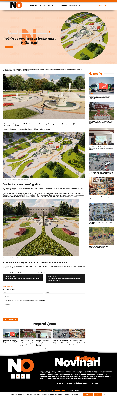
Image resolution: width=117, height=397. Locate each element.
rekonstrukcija (41, 273)
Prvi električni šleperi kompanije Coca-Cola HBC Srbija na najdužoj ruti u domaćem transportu (10, 342)
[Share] (23, 376)
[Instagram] (18, 376)
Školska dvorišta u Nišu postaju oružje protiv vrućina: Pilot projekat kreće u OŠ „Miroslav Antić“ (26, 343)
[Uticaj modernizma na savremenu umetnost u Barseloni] (101, 212)
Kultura (90, 219)
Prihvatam (88, 394)
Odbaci (98, 394)
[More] (49, 32)
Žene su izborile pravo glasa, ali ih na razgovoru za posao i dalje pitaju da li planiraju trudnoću (77, 342)
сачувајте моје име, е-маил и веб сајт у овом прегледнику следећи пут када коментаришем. (25, 300)
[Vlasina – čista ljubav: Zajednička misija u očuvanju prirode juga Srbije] (101, 236)
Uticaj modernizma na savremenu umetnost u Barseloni (101, 223)
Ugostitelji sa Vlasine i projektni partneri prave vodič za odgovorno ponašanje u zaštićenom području (43, 343)
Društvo (91, 93)
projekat (33, 273)
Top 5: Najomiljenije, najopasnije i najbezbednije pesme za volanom (64, 279)
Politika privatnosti (74, 394)
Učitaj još (43, 348)
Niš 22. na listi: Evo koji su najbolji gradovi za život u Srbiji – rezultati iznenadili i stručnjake (61, 342)
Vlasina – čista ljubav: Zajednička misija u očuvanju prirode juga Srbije (99, 247)
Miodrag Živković (74, 390)
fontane (12, 273)
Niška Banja (20, 273)
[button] (87, 5)
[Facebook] (13, 376)
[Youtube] (28, 376)
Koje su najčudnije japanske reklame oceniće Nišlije (22, 278)
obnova (27, 273)
